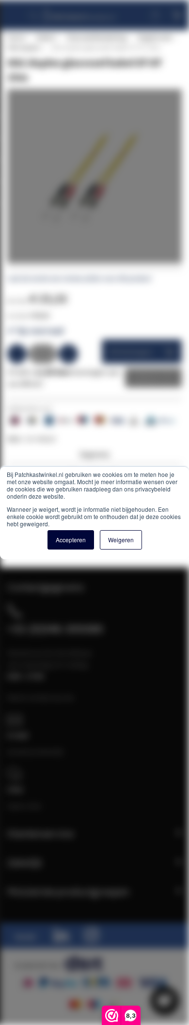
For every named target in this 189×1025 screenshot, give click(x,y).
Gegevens (94, 454)
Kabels (45, 37)
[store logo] (79, 11)
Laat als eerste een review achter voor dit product (79, 278)
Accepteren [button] (71, 539)
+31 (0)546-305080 (55, 628)
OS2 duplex (23, 47)
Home (16, 37)
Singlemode (154, 37)
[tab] (94, 456)
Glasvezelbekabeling (96, 37)
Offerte (146, 377)
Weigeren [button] (121, 539)
